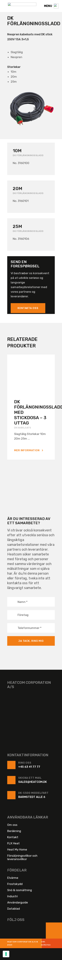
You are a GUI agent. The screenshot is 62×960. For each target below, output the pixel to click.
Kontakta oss (28, 308)
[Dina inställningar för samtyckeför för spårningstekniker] (6, 954)
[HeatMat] (31, 715)
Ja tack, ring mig (31, 640)
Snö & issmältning (19, 890)
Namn (23, 601)
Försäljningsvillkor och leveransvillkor (22, 857)
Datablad (13, 908)
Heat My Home (17, 849)
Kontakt (12, 837)
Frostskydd (15, 883)
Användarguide (17, 902)
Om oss (12, 824)
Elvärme (12, 877)
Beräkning (14, 831)
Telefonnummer (30, 627)
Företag (23, 614)
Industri (12, 896)
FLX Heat (13, 843)
